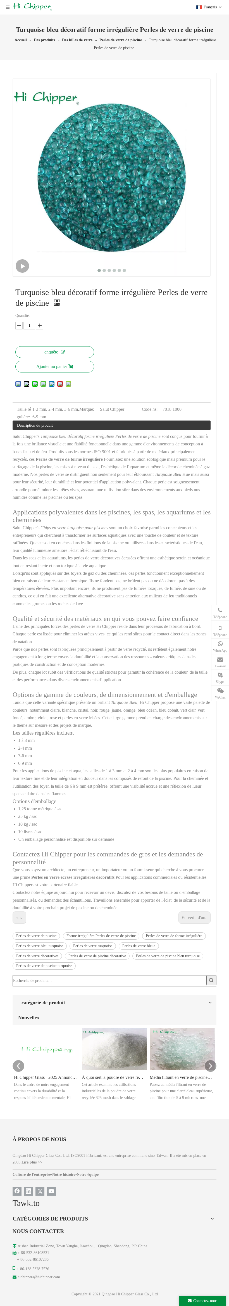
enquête (51, 352)
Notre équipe (88, 1174)
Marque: (86, 409)
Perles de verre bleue (138, 946)
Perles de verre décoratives (37, 956)
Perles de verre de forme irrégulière (174, 936)
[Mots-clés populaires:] (211, 980)
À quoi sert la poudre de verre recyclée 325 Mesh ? (113, 1077)
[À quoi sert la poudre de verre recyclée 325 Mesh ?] (114, 1069)
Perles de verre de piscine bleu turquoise (168, 956)
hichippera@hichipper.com (39, 1277)
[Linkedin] (28, 1191)
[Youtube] (51, 1191)
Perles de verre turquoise (92, 946)
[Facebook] (17, 1191)
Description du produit (35, 425)
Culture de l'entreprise (32, 1174)
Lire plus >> (32, 1162)
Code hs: (150, 409)
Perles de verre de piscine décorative (97, 956)
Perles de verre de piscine (36, 936)
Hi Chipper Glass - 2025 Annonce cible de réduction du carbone (45, 1077)
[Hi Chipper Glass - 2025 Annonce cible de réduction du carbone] (46, 1069)
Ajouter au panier (51, 366)
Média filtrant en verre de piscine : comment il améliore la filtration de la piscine (181, 1077)
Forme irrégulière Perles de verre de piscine (101, 936)
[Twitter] (39, 1191)
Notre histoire (63, 1174)
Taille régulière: (24, 413)
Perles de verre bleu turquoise (39, 946)
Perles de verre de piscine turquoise (44, 966)
